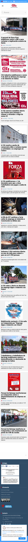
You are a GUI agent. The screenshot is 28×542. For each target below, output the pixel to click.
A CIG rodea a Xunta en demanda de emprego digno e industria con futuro (13, 287)
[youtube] (10, 524)
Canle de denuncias (5, 496)
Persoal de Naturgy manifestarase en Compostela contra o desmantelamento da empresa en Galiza (13, 395)
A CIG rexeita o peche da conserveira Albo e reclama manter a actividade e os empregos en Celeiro (14, 148)
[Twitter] (5, 524)
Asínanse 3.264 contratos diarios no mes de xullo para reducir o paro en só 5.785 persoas (13, 253)
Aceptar (22, 538)
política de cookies (6, 531)
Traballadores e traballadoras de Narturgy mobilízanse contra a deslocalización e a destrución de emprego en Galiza (13, 358)
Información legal (5, 490)
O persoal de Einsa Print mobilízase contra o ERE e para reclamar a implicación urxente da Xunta (13, 40)
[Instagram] (8, 524)
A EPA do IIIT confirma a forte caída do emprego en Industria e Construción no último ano (13, 219)
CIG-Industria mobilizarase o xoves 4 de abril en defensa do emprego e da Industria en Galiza (14, 77)
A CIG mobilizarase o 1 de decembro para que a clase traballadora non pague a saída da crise (13, 184)
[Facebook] (3, 524)
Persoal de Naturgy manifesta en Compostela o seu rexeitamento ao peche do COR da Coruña (14, 431)
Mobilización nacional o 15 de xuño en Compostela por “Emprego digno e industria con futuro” (14, 323)
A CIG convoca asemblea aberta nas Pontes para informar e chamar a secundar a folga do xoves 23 (13, 113)
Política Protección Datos (7, 492)
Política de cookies (5, 494)
